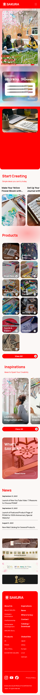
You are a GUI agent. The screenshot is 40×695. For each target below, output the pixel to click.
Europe (23, 649)
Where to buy (27, 615)
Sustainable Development (9, 625)
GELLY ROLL (8, 649)
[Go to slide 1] (29, 64)
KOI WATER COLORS (11, 653)
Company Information (8, 615)
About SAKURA (9, 610)
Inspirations (26, 606)
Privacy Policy (31, 678)
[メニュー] (36, 4)
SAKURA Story (9, 631)
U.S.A (23, 653)
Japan (23, 641)
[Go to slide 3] (35, 64)
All (5, 641)
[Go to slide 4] (37, 64)
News (23, 610)
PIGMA (6, 645)
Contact (25, 619)
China (23, 645)
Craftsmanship (9, 620)
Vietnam (24, 657)
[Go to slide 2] (32, 64)
